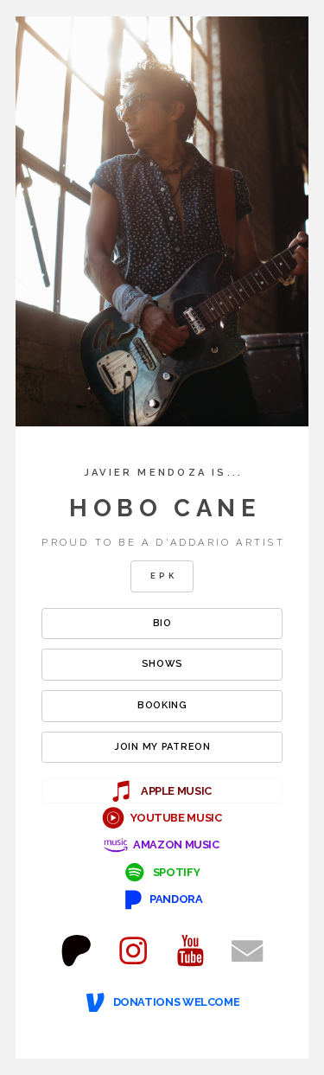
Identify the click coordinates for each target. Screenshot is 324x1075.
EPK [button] (163, 575)
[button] (162, 790)
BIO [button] (162, 623)
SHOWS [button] (163, 663)
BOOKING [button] (162, 705)
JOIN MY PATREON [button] (162, 746)
